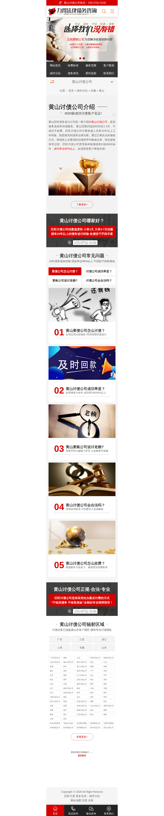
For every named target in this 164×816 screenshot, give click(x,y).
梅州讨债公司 (68, 688)
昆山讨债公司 (109, 727)
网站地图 (76, 800)
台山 (91, 675)
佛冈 (91, 701)
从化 (78, 658)
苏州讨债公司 (95, 727)
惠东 (105, 684)
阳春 (65, 701)
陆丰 (105, 693)
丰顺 (105, 688)
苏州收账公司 (68, 727)
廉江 (51, 671)
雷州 (65, 671)
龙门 (51, 688)
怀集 (105, 671)
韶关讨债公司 (82, 662)
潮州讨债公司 (109, 706)
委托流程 (91, 73)
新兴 (91, 714)
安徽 (93, 90)
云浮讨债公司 (82, 714)
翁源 (51, 666)
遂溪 (91, 666)
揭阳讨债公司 (82, 710)
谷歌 (90, 800)
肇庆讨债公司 (82, 671)
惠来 (51, 714)
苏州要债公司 (82, 727)
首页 (71, 90)
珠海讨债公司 (109, 658)
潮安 (51, 710)
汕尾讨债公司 (68, 693)
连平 (91, 697)
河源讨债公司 (55, 697)
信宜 (65, 684)
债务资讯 (73, 73)
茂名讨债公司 (82, 679)
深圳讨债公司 (95, 658)
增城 (65, 658)
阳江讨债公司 (55, 701)
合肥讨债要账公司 (109, 723)
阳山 (105, 701)
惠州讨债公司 (82, 684)
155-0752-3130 (85, 243)
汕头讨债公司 (55, 662)
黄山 (101, 90)
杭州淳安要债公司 (55, 723)
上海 (59, 647)
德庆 (65, 675)
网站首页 (55, 65)
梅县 (78, 688)
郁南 (105, 714)
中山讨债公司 (95, 706)
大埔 (91, 688)
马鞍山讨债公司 (68, 723)
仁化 (105, 662)
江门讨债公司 (82, 675)
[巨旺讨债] (73, 11)
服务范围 (91, 65)
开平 (105, 675)
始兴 (91, 662)
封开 (51, 675)
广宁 (91, 671)
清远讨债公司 (82, 701)
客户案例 (108, 65)
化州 (51, 684)
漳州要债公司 (95, 723)
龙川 (78, 697)
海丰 (78, 693)
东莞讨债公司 (82, 706)
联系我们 (108, 73)
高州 (105, 679)
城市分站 (55, 73)
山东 (104, 647)
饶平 (65, 710)
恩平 (65, 679)
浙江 (104, 639)
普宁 (65, 714)
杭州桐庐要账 (82, 723)
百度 (84, 800)
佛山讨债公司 (68, 662)
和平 (105, 697)
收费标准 (73, 65)
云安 (51, 719)
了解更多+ (82, 204)
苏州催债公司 (55, 727)
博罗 (91, 684)
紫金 (65, 697)
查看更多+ (82, 736)
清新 (51, 706)
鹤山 (51, 679)
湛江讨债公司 (82, 666)
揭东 (91, 710)
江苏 (82, 639)
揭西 (105, 710)
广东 (59, 639)
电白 (91, 679)
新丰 (65, 666)
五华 (51, 693)
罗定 (65, 719)
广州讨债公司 (55, 658)
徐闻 (105, 666)
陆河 (91, 693)
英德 (65, 706)
